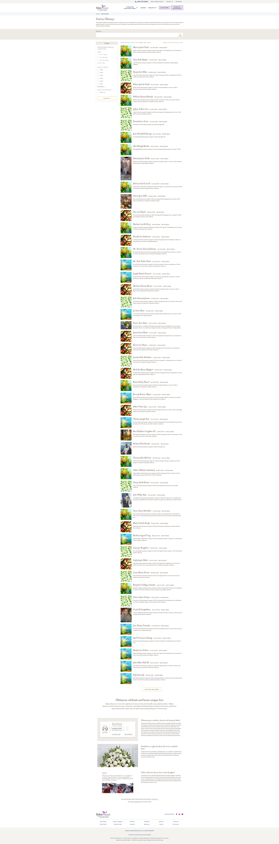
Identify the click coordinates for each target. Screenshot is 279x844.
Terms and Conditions (116, 838)
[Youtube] (182, 814)
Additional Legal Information (123, 840)
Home (98, 14)
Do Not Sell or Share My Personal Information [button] (139, 834)
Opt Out (166, 838)
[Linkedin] (179, 814)
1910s (101, 72)
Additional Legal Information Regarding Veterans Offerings (147, 840)
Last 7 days (103, 54)
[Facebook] (176, 814)
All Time (102, 63)
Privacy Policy (126, 838)
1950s (101, 84)
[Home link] (102, 7)
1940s (101, 81)
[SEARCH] (180, 34)
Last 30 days (103, 57)
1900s (101, 69)
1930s (101, 78)
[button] (130, 8)
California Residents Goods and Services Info (151, 838)
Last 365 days (104, 60)
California (102, 92)
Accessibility (135, 838)
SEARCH (98, 31)
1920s (101, 75)
